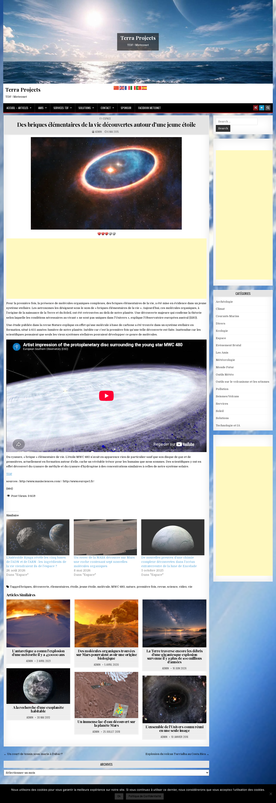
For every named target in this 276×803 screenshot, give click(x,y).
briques (26, 586)
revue (161, 586)
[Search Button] (267, 107)
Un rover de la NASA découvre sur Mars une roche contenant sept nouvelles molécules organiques (104, 562)
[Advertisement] (106, 268)
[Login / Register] (261, 107)
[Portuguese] (139, 87)
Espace (107, 118)
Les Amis (222, 352)
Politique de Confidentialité (145, 796)
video (183, 586)
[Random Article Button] (255, 107)
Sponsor (126, 108)
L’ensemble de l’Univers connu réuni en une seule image (175, 728)
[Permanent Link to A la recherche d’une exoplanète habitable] (38, 686)
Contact (106, 108)
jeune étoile (88, 586)
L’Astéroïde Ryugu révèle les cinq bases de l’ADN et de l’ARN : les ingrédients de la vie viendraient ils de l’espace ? (36, 562)
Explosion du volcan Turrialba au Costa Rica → (177, 754)
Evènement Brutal (47, 610)
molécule (103, 586)
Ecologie (222, 330)
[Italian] (133, 87)
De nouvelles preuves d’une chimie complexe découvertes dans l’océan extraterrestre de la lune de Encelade (169, 562)
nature (130, 586)
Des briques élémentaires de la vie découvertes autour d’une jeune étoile (106, 124)
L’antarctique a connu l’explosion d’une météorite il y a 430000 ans (38, 652)
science (172, 586)
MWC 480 (118, 586)
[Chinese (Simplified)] (116, 87)
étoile (74, 586)
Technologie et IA (228, 425)
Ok (119, 796)
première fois (146, 586)
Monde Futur (225, 367)
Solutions (84, 108)
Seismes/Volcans (227, 396)
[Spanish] (144, 87)
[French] (127, 87)
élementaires (59, 586)
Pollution (222, 389)
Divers (220, 323)
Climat (220, 308)
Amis (41, 108)
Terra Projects (138, 37)
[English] (122, 87)
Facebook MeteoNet (149, 108)
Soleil (220, 411)
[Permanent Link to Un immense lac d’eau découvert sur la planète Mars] (106, 695)
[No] (270, 794)
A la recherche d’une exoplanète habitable (38, 709)
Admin (98, 131)
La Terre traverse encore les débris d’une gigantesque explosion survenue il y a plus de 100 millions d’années (174, 656)
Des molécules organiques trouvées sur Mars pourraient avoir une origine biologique (106, 654)
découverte (41, 586)
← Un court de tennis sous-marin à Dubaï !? (33, 754)
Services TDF (61, 108)
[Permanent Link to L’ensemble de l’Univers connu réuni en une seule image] (174, 699)
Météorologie (225, 360)
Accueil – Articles (17, 108)
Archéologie (224, 301)
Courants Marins (227, 316)
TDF (9, 474)
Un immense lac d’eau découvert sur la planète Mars (106, 723)
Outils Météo (225, 374)
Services (222, 403)
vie (190, 586)
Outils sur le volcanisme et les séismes (242, 381)
